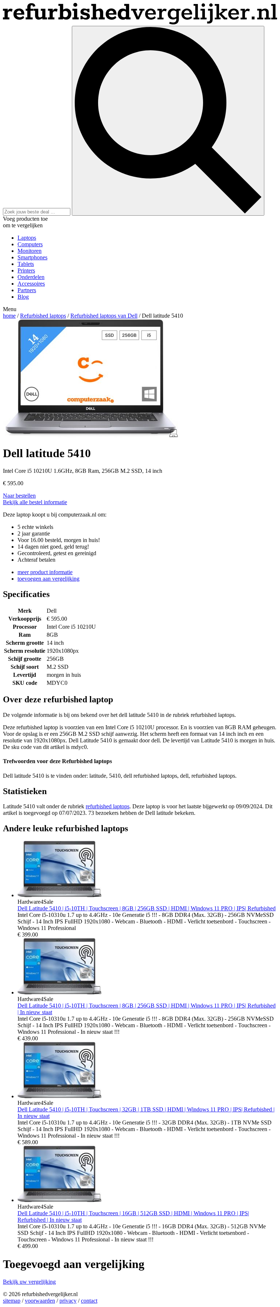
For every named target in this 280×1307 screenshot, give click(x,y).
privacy (68, 1301)
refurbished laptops (107, 806)
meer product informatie (45, 572)
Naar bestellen (19, 495)
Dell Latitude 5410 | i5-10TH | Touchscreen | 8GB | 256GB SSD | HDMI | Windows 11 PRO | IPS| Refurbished (147, 908)
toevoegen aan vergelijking (48, 579)
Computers (30, 244)
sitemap (11, 1301)
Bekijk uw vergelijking (29, 1282)
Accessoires (31, 283)
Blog (23, 297)
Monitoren (30, 251)
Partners (27, 290)
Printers (26, 270)
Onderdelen (31, 277)
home (9, 316)
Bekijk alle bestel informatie (35, 502)
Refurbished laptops (43, 316)
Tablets (26, 264)
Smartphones (32, 257)
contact (89, 1301)
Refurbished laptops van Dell (103, 316)
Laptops (27, 238)
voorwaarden (40, 1301)
